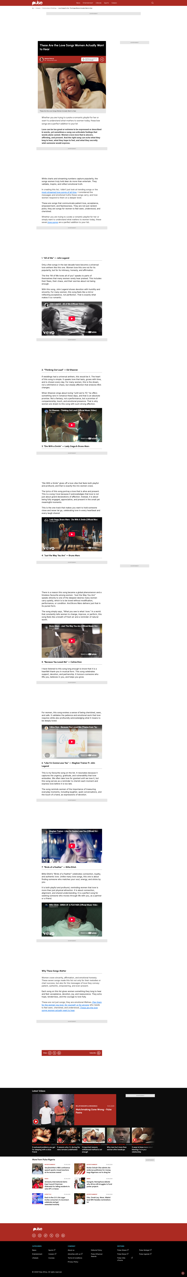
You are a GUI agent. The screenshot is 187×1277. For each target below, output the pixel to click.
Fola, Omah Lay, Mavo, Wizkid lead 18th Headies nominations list (99, 1199)
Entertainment (88, 3)
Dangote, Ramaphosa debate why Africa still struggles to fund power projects (99, 1184)
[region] (93, 1141)
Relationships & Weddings (49, 8)
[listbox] (93, 1141)
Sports (106, 3)
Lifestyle (98, 3)
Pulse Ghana (121, 1250)
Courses (51, 1258)
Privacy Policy (73, 1262)
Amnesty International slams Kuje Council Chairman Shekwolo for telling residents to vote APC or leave (57, 1185)
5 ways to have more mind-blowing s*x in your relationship (142, 1149)
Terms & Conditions (75, 1258)
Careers (114, 3)
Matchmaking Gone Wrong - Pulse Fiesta (94, 1111)
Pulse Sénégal (144, 1250)
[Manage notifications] (182, 1273)
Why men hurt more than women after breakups (117, 1148)
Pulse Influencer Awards (97, 1255)
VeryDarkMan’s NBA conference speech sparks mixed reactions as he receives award (57, 1170)
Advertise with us (74, 1254)
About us (71, 1250)
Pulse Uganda (144, 1254)
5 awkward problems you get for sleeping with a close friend (43, 1149)
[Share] (102, 59)
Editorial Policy (96, 1250)
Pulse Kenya (121, 1254)
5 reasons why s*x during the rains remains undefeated (68, 1148)
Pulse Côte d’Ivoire (121, 1259)
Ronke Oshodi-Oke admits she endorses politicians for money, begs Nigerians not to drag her (99, 1170)
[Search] (153, 3)
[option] (43, 1141)
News (78, 3)
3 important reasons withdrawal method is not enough (92, 1149)
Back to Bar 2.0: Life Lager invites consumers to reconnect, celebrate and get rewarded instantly (57, 1201)
